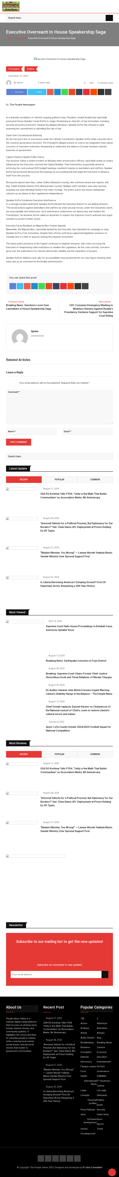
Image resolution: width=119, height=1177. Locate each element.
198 (82, 1018)
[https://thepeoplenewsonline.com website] (26, 82)
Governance (103, 1071)
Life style (101, 1090)
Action (84, 1023)
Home (11, 38)
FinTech (101, 1066)
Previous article (16, 301)
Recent (24, 479)
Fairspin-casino (88, 1066)
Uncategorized (88, 1133)
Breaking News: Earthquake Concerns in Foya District (76, 660)
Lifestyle (85, 1095)
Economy (101, 1052)
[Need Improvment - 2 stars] (8, 383)
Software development (90, 1121)
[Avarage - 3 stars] (11, 383)
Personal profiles (92, 1102)
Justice (100, 1085)
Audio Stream (88, 1037)
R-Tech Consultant (92, 1167)
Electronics (86, 1061)
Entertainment (104, 1061)
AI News (85, 1028)
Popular (59, 479)
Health (84, 1076)
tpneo (34, 331)
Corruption (21, 38)
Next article (104, 301)
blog (99, 1037)
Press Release (88, 1109)
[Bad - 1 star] (6, 383)
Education (102, 1056)
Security (101, 1109)
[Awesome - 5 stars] (16, 383)
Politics (30, 69)
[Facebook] (12, 286)
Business (85, 1047)
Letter (84, 1090)
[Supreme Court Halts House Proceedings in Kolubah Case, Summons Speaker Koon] (25, 635)
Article (84, 1033)
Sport (99, 1119)
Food (83, 1071)
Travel (100, 1128)
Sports (100, 1124)
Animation (102, 1028)
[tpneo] (29, 82)
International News (90, 1082)
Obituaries (102, 1095)
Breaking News (104, 1042)
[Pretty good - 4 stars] (13, 383)
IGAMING (101, 1076)
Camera (101, 1047)
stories (84, 1128)
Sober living (102, 1114)
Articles (101, 1033)
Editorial (85, 1056)
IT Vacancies (103, 1080)
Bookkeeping (87, 1042)
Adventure (102, 1023)
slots (83, 1114)
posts (100, 1104)
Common (95, 479)
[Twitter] (20, 286)
